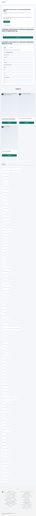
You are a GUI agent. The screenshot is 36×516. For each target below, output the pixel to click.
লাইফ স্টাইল (6, 500)
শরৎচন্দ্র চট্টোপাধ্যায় (4, 369)
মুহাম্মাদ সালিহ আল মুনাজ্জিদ (5, 448)
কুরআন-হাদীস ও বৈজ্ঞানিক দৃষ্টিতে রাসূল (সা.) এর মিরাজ (11, 503)
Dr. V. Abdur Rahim (5, 391)
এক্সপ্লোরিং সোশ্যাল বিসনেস (12, 493)
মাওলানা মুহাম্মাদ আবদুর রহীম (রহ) (5, 271)
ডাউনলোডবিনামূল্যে (9, 122)
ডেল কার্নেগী (3, 366)
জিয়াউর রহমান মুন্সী (4, 227)
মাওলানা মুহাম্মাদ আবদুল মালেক (5, 388)
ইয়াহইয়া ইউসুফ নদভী (4, 382)
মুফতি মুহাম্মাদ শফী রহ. (4, 363)
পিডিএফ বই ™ (18, 489)
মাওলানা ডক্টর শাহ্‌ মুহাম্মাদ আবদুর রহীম (6, 287)
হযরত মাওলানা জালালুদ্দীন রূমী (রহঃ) (6, 410)
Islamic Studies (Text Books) (26, 502)
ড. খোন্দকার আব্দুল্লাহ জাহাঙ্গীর (5, 176)
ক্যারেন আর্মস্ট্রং (4, 442)
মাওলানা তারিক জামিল (4, 334)
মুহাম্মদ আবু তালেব (4, 458)
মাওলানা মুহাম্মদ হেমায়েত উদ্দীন (5, 236)
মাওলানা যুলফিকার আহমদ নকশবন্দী (5, 233)
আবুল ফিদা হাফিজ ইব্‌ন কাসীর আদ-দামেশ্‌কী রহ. (7, 230)
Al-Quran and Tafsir (27, 492)
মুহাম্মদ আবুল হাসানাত (4, 480)
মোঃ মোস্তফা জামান (4, 477)
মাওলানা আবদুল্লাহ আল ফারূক (5, 284)
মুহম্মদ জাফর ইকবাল (4, 315)
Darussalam (4, 274)
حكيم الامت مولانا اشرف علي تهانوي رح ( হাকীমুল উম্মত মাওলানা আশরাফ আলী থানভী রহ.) (12, 167)
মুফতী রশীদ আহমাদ (4, 445)
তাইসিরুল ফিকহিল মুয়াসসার (11, 491)
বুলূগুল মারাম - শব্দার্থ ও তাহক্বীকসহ (27, 500)
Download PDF (6, 21)
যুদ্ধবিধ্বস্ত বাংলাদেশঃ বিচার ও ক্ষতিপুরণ (26, 508)
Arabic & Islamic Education (10, 502)
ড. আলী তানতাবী (4, 312)
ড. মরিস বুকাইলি (4, 426)
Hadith (22, 491)
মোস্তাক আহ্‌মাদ (4, 214)
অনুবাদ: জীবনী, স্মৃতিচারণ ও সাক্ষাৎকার (11, 498)
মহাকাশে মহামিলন (27, 498)
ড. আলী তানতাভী (4, 404)
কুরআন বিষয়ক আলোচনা (26, 493)
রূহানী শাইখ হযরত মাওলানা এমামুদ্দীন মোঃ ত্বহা (7, 401)
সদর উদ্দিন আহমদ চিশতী (4, 198)
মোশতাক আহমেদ (4, 322)
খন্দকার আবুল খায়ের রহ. (4, 186)
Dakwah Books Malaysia (6, 385)
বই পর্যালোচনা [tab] (11, 47)
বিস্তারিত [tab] (5, 47)
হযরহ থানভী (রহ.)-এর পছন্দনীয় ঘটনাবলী (10, 501)
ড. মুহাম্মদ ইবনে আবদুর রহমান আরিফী (6, 217)
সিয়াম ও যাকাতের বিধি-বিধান (7, 492)
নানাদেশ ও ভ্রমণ (13, 504)
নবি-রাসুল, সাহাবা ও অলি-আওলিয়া (29, 491)
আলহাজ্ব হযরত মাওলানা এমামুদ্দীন (5, 353)
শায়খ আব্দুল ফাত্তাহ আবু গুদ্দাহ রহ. (6, 464)
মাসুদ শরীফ (3, 306)
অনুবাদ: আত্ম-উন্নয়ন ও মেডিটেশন (26, 494)
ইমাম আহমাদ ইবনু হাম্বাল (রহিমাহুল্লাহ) (6, 429)
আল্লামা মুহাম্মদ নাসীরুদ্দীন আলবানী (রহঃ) (6, 293)
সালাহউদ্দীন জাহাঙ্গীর (4, 347)
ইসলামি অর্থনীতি (7, 504)
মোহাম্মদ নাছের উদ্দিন (4, 423)
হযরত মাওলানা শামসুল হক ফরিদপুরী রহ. (6, 268)
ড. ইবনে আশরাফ (4, 467)
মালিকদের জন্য (14, 513)
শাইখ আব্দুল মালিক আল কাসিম (5, 341)
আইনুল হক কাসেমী (4, 407)
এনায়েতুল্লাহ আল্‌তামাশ (4, 252)
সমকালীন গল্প (14, 499)
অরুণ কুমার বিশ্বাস (4, 451)
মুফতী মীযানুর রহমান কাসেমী (5, 420)
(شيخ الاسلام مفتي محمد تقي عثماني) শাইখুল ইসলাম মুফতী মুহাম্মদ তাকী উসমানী (11, 170)
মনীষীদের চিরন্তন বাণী (26, 501)
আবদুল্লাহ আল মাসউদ (4, 331)
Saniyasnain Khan (10, 52)
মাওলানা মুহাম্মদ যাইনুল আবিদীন (5, 208)
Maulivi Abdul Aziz (5, 290)
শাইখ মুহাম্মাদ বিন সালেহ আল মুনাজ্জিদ (6, 211)
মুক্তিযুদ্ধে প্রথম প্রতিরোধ (8, 499)
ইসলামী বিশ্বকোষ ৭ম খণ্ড (27, 499)
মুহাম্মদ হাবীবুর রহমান (4, 470)
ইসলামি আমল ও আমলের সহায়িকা (13, 500)
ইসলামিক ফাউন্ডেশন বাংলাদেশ (5, 173)
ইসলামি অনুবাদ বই (15, 492)
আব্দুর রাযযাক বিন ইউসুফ (4, 309)
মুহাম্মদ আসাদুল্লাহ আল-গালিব (5, 192)
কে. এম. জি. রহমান (4, 265)
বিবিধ (6, 493)
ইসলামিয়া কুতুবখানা (4, 195)
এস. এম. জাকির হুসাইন (4, 249)
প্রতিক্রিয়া (3, 514)
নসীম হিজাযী (3, 255)
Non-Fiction (27, 503)
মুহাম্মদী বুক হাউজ (4, 372)
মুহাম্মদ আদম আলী (4, 350)
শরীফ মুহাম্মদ (3, 461)
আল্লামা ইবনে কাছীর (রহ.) (5, 246)
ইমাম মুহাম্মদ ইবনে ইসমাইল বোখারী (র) (6, 189)
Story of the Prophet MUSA (6, 151)
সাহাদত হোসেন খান (4, 439)
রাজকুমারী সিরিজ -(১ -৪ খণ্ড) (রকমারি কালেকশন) (26, 504)
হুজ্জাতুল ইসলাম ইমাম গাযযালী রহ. (5, 179)
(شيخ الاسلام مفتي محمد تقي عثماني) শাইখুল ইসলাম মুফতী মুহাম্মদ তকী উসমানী (11, 328)
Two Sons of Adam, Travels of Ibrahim (25, 118)
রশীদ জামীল (3, 303)
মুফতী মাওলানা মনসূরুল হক (5, 344)
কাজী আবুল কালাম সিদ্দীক (4, 325)
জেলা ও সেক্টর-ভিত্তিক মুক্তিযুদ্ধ (10, 494)
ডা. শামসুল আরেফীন (4, 296)
